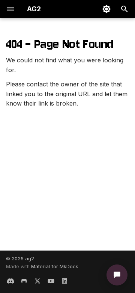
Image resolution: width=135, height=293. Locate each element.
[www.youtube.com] (51, 281)
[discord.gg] (10, 281)
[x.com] (38, 281)
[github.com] (24, 281)
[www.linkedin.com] (64, 281)
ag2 (29, 258)
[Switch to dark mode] (106, 9)
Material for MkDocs (54, 266)
